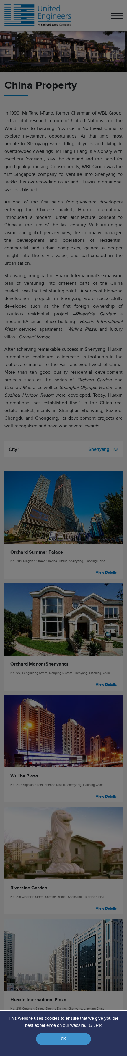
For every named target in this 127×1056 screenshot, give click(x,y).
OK (63, 1039)
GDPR (95, 1025)
